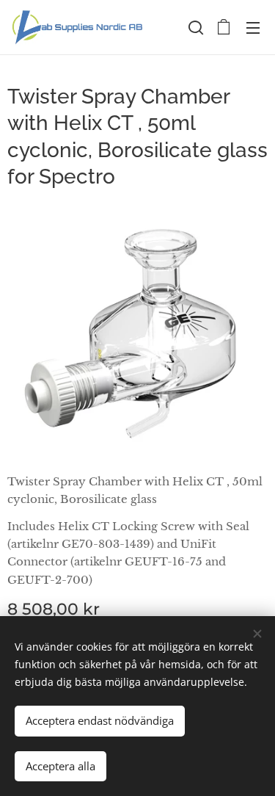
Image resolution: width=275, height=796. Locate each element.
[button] (194, 27)
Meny (253, 27)
